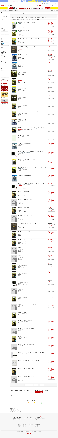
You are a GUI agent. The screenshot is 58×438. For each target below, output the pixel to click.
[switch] (23, 13)
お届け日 (2, 47)
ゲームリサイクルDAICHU (22, 82)
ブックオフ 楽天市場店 (22, 42)
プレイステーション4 (17, 409)
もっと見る (12, 395)
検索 (5, 34)
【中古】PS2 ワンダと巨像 (24, 30)
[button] (55, 3)
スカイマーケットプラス (22, 195)
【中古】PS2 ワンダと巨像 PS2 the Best (27, 22)
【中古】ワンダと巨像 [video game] (25, 199)
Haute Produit (21, 364)
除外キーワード (3, 74)
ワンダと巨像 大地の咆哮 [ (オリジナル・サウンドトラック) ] (28, 46)
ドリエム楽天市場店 (21, 267)
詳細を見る (38, 19)
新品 (1, 38)
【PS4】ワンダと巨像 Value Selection (24, 62)
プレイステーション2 (17, 410)
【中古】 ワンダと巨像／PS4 (24, 54)
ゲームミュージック (18, 411)
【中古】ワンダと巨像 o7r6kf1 (25, 191)
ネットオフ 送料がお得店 (22, 27)
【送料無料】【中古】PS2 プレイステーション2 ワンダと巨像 (30, 111)
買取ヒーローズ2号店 (22, 107)
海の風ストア (21, 66)
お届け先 (2, 44)
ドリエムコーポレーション (22, 211)
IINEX (20, 235)
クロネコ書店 (21, 203)
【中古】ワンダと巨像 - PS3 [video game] (26, 247)
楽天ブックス (21, 51)
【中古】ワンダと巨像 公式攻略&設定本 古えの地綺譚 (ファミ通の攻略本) (32, 352)
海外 (3, 43)
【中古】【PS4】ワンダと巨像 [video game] (27, 328)
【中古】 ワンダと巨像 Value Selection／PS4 (28, 119)
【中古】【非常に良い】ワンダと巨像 (26, 336)
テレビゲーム (12, 409)
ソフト (22, 409)
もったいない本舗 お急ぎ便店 (23, 188)
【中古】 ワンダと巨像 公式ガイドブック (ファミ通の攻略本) (30, 360)
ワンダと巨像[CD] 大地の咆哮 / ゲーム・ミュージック (27, 223)
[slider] (0, 31)
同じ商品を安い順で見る (51, 26)
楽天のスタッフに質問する (38, 392)
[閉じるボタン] (56, 16)
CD (14, 411)
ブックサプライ (21, 99)
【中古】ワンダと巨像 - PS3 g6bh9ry (26, 320)
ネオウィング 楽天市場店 (22, 227)
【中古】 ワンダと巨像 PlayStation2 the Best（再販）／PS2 (30, 38)
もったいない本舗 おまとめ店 (23, 284)
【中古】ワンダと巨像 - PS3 (24, 312)
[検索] (40, 5)
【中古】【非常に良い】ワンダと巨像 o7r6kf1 (27, 239)
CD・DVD (11, 411)
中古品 (1, 39)
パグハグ (20, 179)
